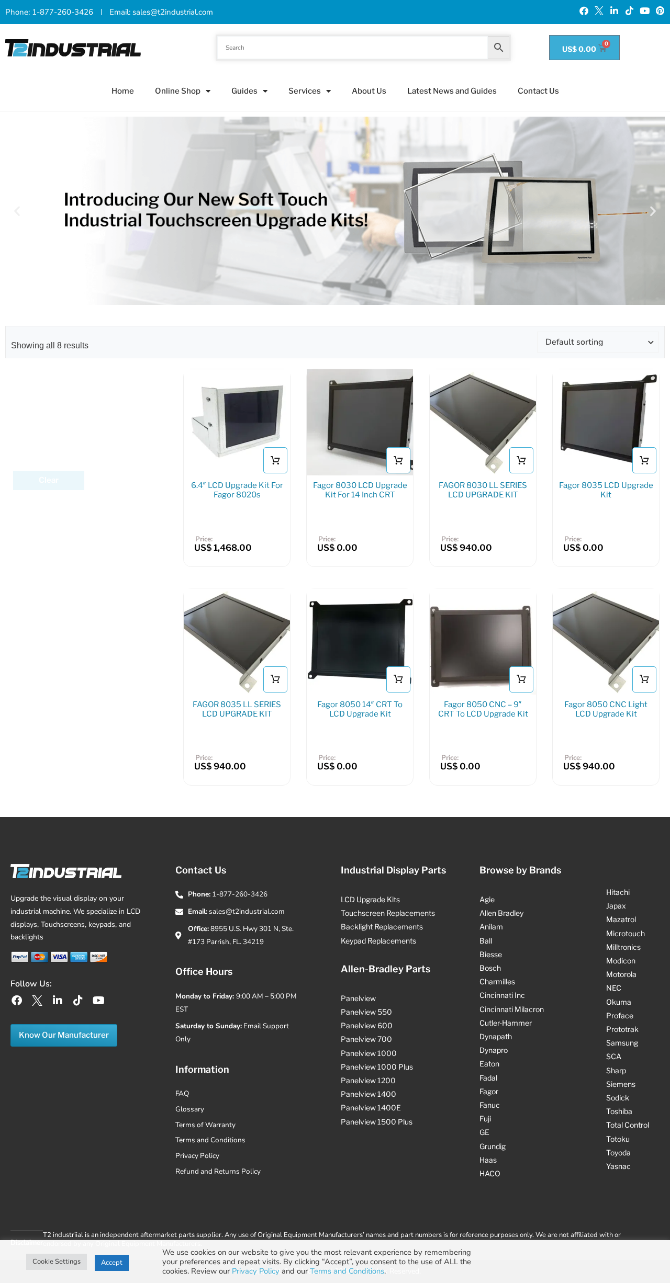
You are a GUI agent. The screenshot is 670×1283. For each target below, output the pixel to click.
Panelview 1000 (369, 1053)
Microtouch (625, 933)
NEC (613, 987)
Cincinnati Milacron (511, 1009)
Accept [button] (111, 1262)
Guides (244, 91)
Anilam (491, 926)
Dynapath (495, 1036)
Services (304, 91)
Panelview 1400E (371, 1107)
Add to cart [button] (521, 461)
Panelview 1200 (368, 1080)
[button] (17, 211)
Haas (488, 1159)
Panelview (358, 998)
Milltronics (623, 947)
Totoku (618, 1138)
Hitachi (618, 892)
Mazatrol (621, 919)
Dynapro (493, 1050)
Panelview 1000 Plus (377, 1066)
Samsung (622, 1042)
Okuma (618, 1001)
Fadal (488, 1077)
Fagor (488, 1091)
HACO (489, 1173)
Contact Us (538, 91)
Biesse (490, 954)
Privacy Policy (256, 1271)
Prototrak (622, 1029)
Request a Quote (275, 461)
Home (122, 91)
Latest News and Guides (452, 91)
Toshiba (619, 1111)
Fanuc (489, 1104)
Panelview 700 (366, 1039)
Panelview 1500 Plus (376, 1121)
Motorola (621, 974)
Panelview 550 (366, 1011)
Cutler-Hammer (505, 1022)
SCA (613, 1056)
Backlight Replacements (382, 926)
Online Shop (177, 91)
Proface (619, 1015)
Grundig (492, 1146)
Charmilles (497, 981)
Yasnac (618, 1166)
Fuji (485, 1118)
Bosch (490, 967)
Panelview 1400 (368, 1093)
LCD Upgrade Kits (370, 899)
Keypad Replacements (378, 940)
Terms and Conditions (347, 1271)
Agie (487, 899)
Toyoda (618, 1152)
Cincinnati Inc (502, 995)
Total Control (627, 1124)
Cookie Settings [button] (56, 1261)
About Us (369, 91)
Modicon (620, 960)
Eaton (489, 1063)
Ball (485, 940)
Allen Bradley (501, 913)
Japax (616, 905)
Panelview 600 (367, 1025)
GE (484, 1132)
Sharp (616, 1070)
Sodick (617, 1097)
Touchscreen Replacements (388, 913)
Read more (398, 461)
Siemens (620, 1084)
